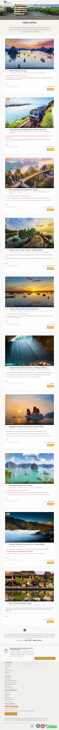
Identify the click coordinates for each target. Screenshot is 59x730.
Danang (25, 72)
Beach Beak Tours (9, 687)
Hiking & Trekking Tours (10, 684)
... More (6, 82)
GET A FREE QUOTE (10, 713)
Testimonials (8, 694)
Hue (32, 131)
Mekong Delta (43, 72)
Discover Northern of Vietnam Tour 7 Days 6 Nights (27, 544)
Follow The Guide (9, 699)
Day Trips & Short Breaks (11, 680)
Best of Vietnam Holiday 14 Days (20, 603)
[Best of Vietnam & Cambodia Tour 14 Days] (29, 172)
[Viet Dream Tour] (4, 17)
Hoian (29, 72)
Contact (6, 696)
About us (7, 692)
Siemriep (11, 193)
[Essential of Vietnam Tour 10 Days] (29, 468)
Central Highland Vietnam (28, 310)
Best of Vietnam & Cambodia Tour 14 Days (23, 190)
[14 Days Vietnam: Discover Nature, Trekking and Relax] (29, 350)
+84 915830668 (51, 18)
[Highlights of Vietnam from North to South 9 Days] (29, 409)
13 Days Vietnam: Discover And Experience (24, 309)
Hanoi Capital (13, 72)
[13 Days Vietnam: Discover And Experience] (29, 291)
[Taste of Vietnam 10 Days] (29, 53)
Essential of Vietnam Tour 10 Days (21, 485)
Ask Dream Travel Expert (45, 658)
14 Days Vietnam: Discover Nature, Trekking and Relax (28, 368)
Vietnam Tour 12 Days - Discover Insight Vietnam (26, 250)
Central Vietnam (26, 131)
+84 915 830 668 (11, 706)
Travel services (8, 701)
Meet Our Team (8, 697)
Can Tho (47, 191)
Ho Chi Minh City (35, 72)
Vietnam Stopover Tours (10, 682)
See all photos (10, 67)
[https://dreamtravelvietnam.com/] (7, 2)
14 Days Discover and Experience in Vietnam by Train (27, 130)
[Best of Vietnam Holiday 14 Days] (29, 586)
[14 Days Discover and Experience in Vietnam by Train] (29, 112)
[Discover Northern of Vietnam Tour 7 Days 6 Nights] (29, 527)
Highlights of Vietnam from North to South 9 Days (26, 427)
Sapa (24, 428)
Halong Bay (19, 72)
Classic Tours (8, 678)
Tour (7, 17)
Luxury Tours (8, 686)
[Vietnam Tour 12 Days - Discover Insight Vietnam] (29, 233)
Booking (50, 89)
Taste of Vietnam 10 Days (17, 71)
